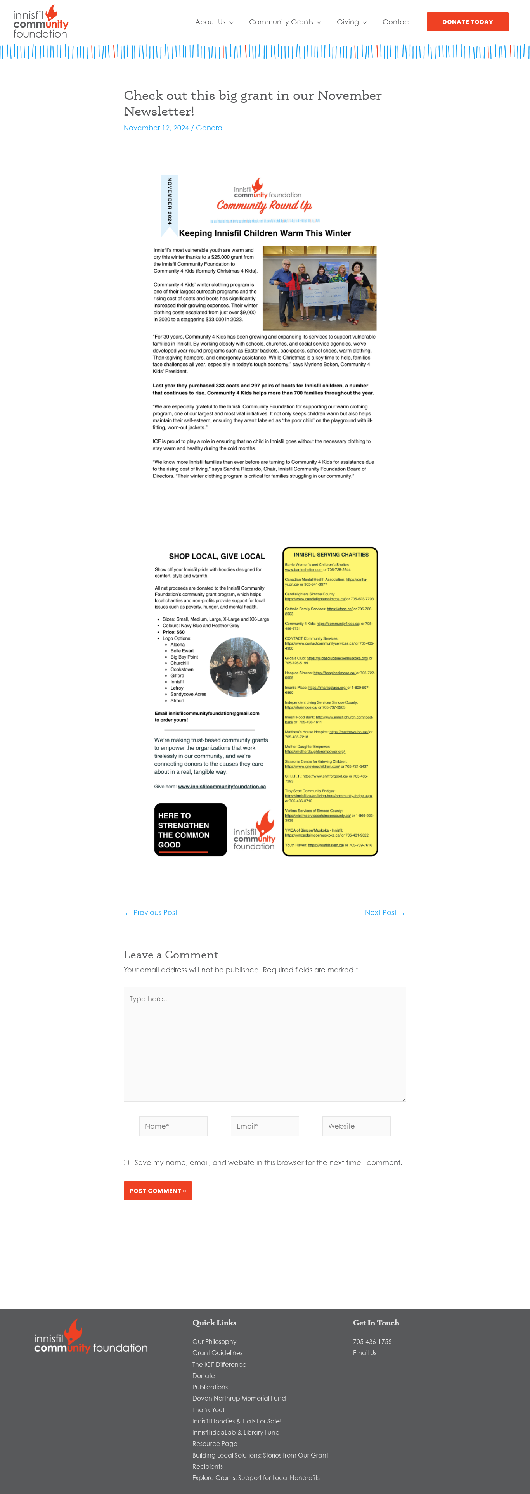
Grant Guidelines (217, 1353)
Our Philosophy (214, 1341)
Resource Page (214, 1443)
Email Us (364, 1353)
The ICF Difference (219, 1364)
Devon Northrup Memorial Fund (239, 1398)
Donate (203, 1376)
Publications (210, 1387)
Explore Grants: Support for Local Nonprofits (256, 1478)
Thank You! (208, 1410)
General (210, 127)
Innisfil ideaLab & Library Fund (236, 1432)
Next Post (385, 912)
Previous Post (151, 912)
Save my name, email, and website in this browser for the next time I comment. (268, 1162)
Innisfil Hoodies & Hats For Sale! (237, 1421)
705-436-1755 (372, 1341)
